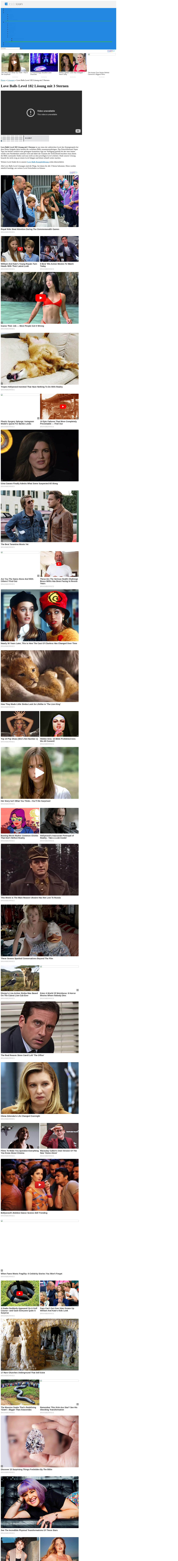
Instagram (12, 29)
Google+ (12, 35)
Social (7, 22)
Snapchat (12, 27)
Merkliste (8, 45)
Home (3, 80)
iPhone (11, 16)
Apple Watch (13, 20)
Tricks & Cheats (18, 39)
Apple (7, 12)
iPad (10, 18)
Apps (11, 14)
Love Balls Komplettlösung (38, 162)
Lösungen (8, 11)
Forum (7, 43)
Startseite (8, 9)
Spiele (11, 37)
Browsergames (18, 40)
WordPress (12, 33)
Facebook (12, 24)
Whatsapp (12, 26)
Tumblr (11, 31)
